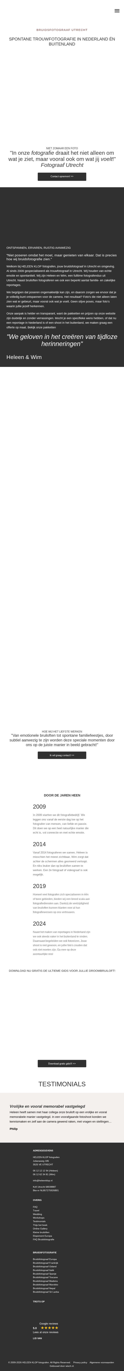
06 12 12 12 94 (40, 1170)
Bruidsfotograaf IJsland (45, 1266)
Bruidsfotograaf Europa (45, 1259)
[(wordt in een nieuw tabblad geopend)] (62, 1016)
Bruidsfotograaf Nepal (44, 1288)
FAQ (35, 1207)
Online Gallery (40, 1228)
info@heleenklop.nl (42, 1180)
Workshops (38, 1217)
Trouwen (62, 95)
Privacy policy (80, 1362)
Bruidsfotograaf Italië (43, 1270)
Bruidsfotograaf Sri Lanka (46, 1292)
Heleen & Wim (24, 357)
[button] (53, 1246)
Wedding (37, 1214)
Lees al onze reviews (45, 1332)
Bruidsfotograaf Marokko (45, 1284)
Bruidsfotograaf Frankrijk (45, 1263)
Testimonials (62, 1084)
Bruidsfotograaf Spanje (44, 1273)
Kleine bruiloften (41, 1232)
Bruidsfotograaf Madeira (45, 1281)
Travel (36, 1210)
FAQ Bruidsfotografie (43, 1239)
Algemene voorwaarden (102, 1362)
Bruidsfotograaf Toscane (45, 1277)
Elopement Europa (42, 1236)
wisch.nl (70, 1366)
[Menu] (117, 11)
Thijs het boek (40, 1225)
